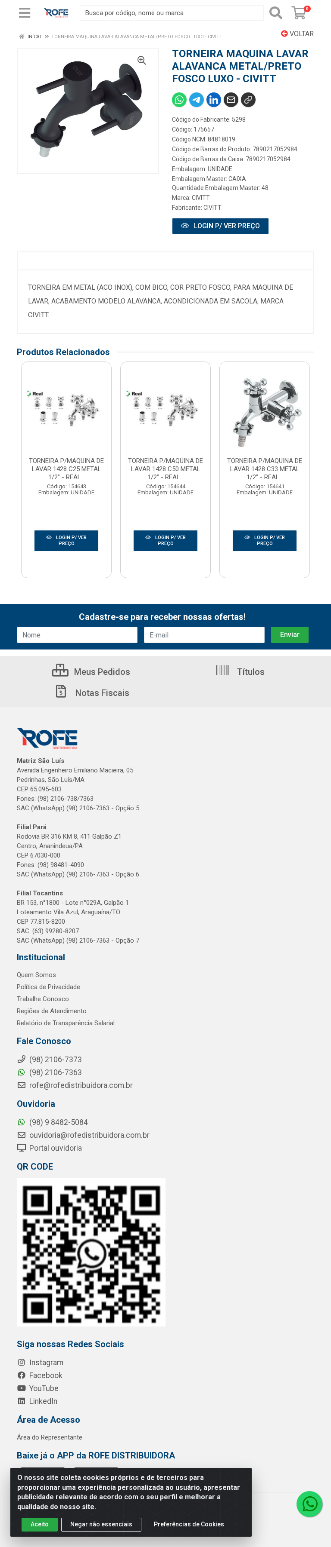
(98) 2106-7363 (55, 1072)
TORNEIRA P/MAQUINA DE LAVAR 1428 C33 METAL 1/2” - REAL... (264, 469)
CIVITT (201, 197)
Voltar (301, 34)
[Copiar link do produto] (248, 99)
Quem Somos (36, 975)
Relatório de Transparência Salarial (66, 1023)
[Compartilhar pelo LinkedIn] (213, 99)
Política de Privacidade (48, 987)
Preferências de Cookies (189, 1524)
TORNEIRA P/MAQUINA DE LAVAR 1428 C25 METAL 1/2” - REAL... (66, 469)
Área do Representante (49, 1437)
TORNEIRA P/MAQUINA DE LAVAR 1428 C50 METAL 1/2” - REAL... (165, 469)
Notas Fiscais (101, 693)
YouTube (43, 1388)
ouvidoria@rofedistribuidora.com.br (89, 1135)
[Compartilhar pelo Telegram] (196, 99)
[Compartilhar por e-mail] (231, 99)
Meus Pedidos (101, 672)
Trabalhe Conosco (43, 999)
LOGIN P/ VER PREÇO (226, 226)
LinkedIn (42, 1401)
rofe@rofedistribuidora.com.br (80, 1085)
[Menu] (24, 13)
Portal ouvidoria (55, 1148)
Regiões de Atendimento (52, 1011)
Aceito (40, 1524)
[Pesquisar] (276, 13)
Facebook (45, 1375)
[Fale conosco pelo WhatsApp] (309, 1504)
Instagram (45, 1362)
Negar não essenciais (101, 1524)
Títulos (250, 672)
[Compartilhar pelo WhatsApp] (179, 99)
